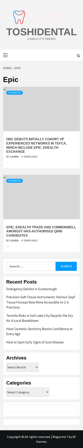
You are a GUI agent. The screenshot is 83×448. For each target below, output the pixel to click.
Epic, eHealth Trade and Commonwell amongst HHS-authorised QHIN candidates (41, 231)
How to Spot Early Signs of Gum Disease (35, 342)
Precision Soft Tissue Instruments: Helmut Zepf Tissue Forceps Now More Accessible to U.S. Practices (40, 302)
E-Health (15, 92)
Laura (14, 156)
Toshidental (41, 31)
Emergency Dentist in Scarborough (31, 289)
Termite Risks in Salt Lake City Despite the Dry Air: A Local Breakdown (39, 318)
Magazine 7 (60, 437)
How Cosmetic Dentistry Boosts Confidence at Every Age (39, 331)
